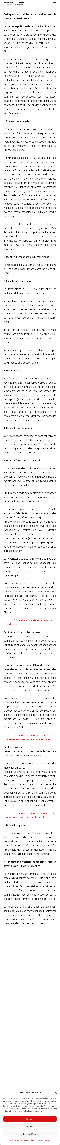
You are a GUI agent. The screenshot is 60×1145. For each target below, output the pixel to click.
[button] (55, 1092)
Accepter (30, 1119)
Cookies (13, 1141)
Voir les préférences (30, 1134)
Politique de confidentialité (26, 1141)
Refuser (30, 1126)
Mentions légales (44, 1141)
